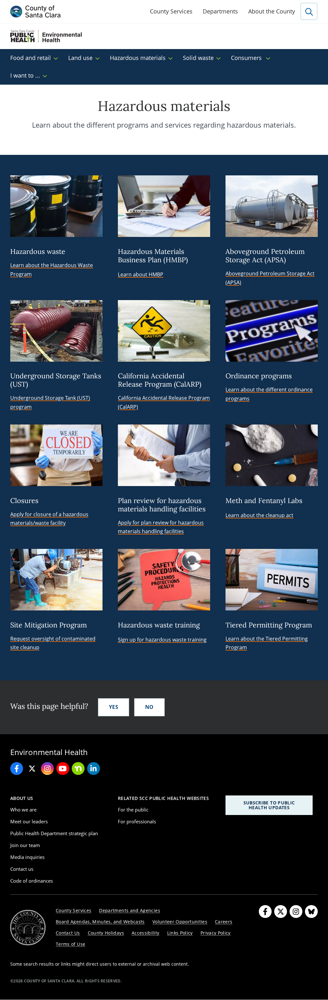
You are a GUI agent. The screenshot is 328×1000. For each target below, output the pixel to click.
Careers (224, 922)
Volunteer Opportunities (179, 922)
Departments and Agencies (129, 910)
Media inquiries (27, 857)
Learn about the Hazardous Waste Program (51, 269)
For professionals (137, 821)
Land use (80, 58)
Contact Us (68, 933)
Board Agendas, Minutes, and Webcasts (100, 922)
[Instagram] (296, 911)
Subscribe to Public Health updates (269, 805)
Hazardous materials (138, 58)
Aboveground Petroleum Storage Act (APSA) (270, 278)
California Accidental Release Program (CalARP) (164, 402)
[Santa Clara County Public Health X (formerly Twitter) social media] (32, 768)
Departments (220, 11)
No (149, 706)
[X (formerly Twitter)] (280, 911)
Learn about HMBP (140, 274)
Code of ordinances (31, 881)
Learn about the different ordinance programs (269, 394)
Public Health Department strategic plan (54, 833)
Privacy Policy (216, 933)
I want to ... (25, 75)
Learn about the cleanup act (259, 515)
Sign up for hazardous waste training (162, 639)
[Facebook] (265, 911)
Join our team (25, 845)
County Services (171, 11)
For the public (133, 809)
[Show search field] (309, 11)
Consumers (247, 58)
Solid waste (198, 58)
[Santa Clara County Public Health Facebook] (16, 768)
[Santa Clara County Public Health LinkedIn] (93, 768)
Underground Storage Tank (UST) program (50, 402)
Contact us (21, 869)
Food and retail (30, 58)
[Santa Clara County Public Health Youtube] (62, 768)
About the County (271, 11)
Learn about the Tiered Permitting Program (267, 643)
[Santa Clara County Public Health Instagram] (47, 768)
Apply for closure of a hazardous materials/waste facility (49, 518)
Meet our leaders (29, 821)
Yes (113, 706)
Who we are (23, 809)
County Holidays (106, 933)
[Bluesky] (311, 911)
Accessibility (146, 933)
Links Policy (180, 933)
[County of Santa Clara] (35, 11)
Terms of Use (70, 944)
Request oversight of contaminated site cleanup (52, 643)
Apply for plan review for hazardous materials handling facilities (161, 527)
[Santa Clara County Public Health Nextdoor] (78, 768)
